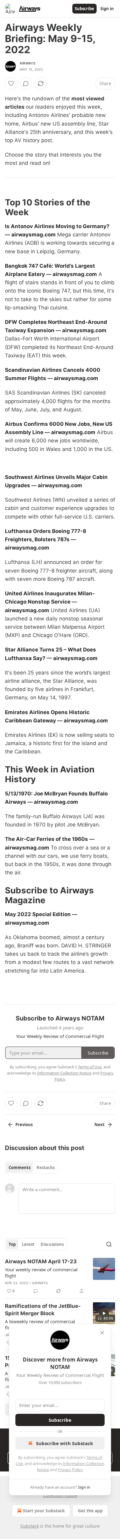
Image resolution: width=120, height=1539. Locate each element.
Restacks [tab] (45, 1167)
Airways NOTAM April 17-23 (41, 1261)
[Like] (11, 83)
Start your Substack (44, 1511)
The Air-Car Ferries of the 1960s (46, 839)
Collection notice (60, 1495)
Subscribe (84, 8)
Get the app (90, 1511)
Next (99, 1124)
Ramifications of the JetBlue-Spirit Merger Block (43, 1309)
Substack (29, 1526)
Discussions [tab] (52, 1244)
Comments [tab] (19, 1167)
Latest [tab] (28, 1244)
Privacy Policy (70, 1469)
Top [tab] (12, 1244)
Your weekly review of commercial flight (41, 1272)
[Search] (109, 1244)
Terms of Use (90, 1067)
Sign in (107, 8)
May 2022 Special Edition (38, 914)
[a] (104, 1313)
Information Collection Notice (64, 1073)
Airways (27, 63)
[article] (60, 1276)
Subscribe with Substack (64, 1443)
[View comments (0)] (26, 83)
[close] (102, 1333)
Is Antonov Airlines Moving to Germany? (57, 226)
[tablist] (31, 1167)
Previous (24, 1124)
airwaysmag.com (33, 234)
